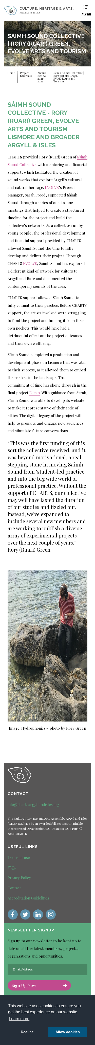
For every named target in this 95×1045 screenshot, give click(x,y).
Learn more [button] (19, 1019)
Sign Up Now (24, 985)
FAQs (12, 867)
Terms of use (19, 857)
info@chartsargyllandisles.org (34, 804)
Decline (27, 1032)
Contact (14, 887)
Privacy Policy (19, 877)
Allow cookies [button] (67, 1032)
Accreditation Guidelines (28, 897)
